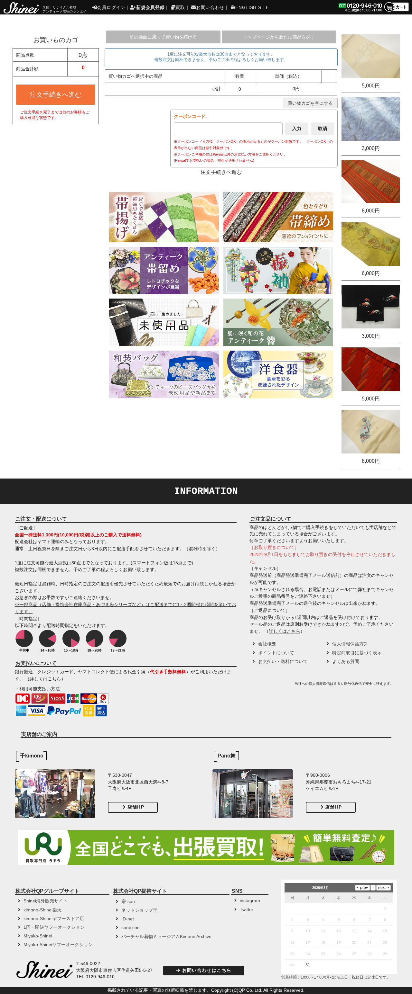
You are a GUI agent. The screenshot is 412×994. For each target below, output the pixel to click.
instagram (250, 900)
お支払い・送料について (283, 661)
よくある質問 (345, 661)
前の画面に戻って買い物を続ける (163, 37)
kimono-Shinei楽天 (42, 910)
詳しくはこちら (45, 678)
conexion (130, 927)
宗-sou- (128, 901)
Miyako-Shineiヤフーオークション (58, 944)
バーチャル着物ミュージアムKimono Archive (166, 936)
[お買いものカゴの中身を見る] (396, 11)
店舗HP (135, 807)
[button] (271, 686)
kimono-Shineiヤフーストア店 (53, 918)
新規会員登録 (150, 7)
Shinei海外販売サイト (45, 901)
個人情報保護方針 (350, 643)
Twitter (246, 909)
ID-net (127, 919)
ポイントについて (276, 652)
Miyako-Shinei (37, 936)
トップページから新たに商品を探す (279, 37)
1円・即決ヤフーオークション (54, 927)
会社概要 (267, 643)
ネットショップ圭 (139, 910)
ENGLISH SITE (252, 7)
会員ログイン (111, 7)
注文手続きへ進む (55, 94)
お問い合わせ (210, 7)
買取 (180, 7)
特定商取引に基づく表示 (357, 652)
